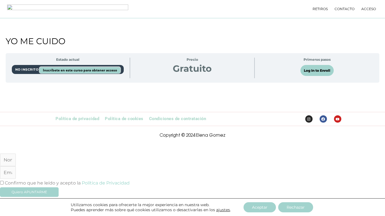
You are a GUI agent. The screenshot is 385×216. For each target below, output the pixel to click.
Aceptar (259, 207)
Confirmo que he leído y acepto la (67, 183)
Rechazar (296, 207)
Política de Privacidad (106, 183)
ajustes (223, 209)
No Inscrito (27, 69)
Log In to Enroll (317, 70)
